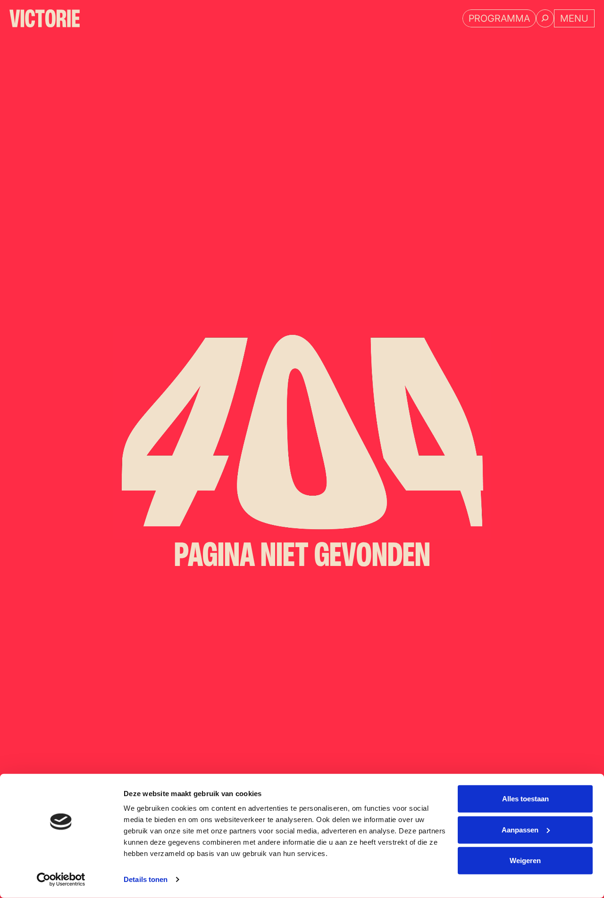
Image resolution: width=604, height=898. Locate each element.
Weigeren (525, 860)
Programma (499, 18)
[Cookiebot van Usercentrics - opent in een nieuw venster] (61, 880)
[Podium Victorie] (44, 18)
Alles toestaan (525, 799)
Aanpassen (520, 829)
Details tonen (146, 879)
